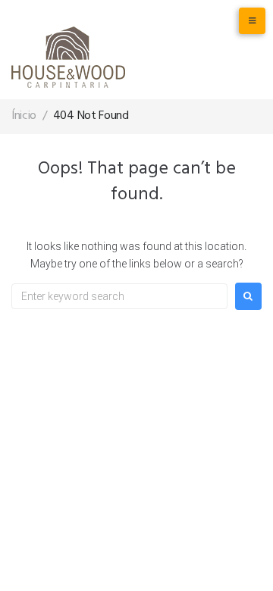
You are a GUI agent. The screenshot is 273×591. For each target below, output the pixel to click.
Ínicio (23, 116)
